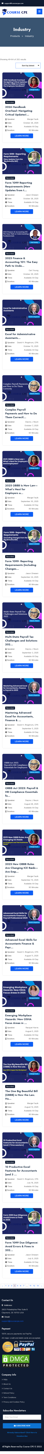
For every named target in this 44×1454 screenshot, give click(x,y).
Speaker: (11, 119)
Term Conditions (9, 1397)
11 (30, 1286)
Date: (9, 123)
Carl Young (33, 270)
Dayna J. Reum (31, 422)
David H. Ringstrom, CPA (27, 342)
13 (38, 1286)
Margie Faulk (32, 119)
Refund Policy (8, 1393)
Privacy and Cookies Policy (13, 1402)
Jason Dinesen (32, 195)
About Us (7, 1384)
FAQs (5, 1380)
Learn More (22, 136)
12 (34, 1286)
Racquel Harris (32, 1027)
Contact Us (7, 1388)
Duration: (11, 130)
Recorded (10, 102)
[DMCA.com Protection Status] (16, 1362)
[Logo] (14, 12)
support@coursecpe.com (12, 1321)
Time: (10, 126)
